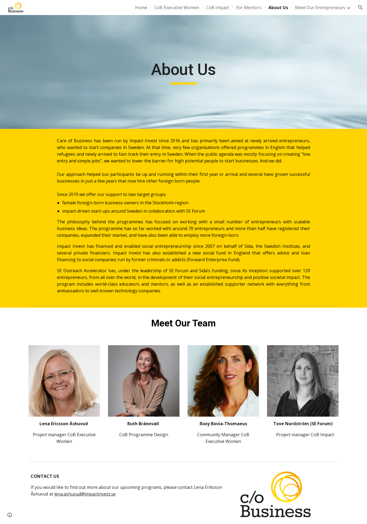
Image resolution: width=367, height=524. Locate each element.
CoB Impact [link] (217, 7)
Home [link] (141, 7)
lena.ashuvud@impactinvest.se (85, 494)
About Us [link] (278, 7)
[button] (360, 7)
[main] (183, 72)
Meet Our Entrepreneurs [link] (320, 7)
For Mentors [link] (248, 7)
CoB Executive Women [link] (176, 7)
